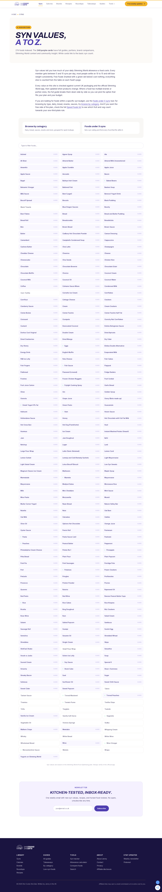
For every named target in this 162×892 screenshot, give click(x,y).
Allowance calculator (78, 862)
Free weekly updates (135, 4)
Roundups (80, 4)
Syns (41, 4)
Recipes (69, 4)
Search (73, 869)
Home (14, 14)
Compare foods (76, 866)
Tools (111, 4)
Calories (49, 4)
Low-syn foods (49, 869)
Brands (59, 4)
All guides (47, 859)
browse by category (90, 104)
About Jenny (102, 859)
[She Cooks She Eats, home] (22, 3)
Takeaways (91, 4)
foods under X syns (101, 101)
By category (48, 866)
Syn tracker (75, 859)
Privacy (100, 866)
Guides (102, 4)
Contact (100, 862)
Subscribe (101, 808)
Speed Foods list (74, 107)
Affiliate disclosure (104, 869)
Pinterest (127, 862)
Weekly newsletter (131, 859)
